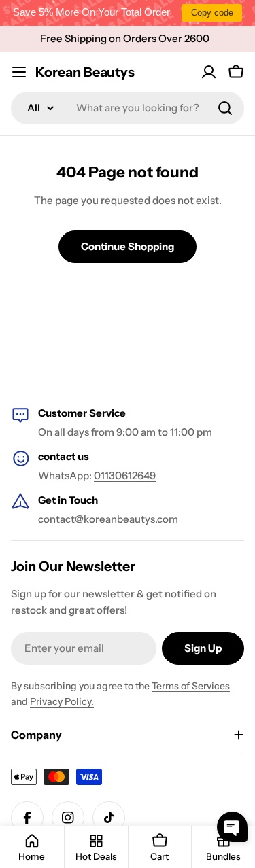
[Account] (209, 72)
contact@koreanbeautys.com (108, 519)
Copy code (212, 12)
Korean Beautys (85, 72)
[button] (232, 827)
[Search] (225, 108)
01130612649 (125, 475)
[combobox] (127, 108)
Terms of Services (191, 686)
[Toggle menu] (19, 72)
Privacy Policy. (62, 701)
